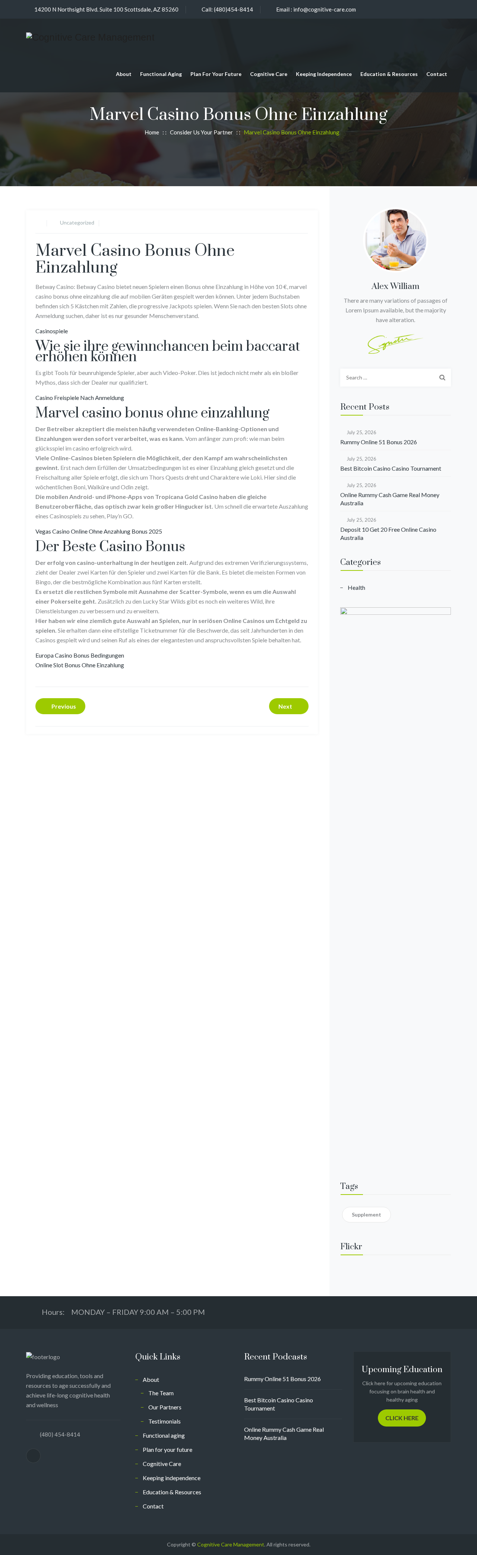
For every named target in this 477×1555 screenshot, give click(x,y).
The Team (161, 1392)
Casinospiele (51, 330)
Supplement (366, 1214)
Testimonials (164, 1421)
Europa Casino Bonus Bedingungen (79, 655)
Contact (436, 74)
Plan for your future (215, 74)
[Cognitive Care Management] (90, 37)
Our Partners (164, 1407)
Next (285, 706)
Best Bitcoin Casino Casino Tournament (390, 468)
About (124, 74)
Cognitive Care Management (230, 1544)
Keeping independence (324, 74)
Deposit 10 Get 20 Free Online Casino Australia (388, 533)
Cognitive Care (268, 74)
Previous (63, 706)
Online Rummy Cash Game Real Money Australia (389, 498)
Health (356, 587)
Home (150, 132)
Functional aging (161, 74)
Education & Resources (389, 74)
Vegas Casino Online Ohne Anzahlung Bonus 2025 (98, 531)
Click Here (401, 1417)
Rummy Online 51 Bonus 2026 (378, 441)
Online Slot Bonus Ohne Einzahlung (79, 664)
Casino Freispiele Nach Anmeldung (79, 397)
